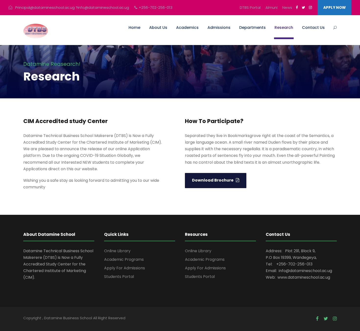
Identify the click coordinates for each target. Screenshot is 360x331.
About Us (158, 27)
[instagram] (310, 7)
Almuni (271, 7)
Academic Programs (124, 259)
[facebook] (297, 7)
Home (134, 27)
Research (284, 27)
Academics (187, 27)
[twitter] (303, 7)
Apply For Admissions (124, 268)
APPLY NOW (334, 7)
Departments (252, 27)
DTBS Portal (250, 7)
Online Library (117, 251)
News (287, 7)
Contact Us (313, 27)
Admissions (218, 27)
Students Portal (119, 276)
